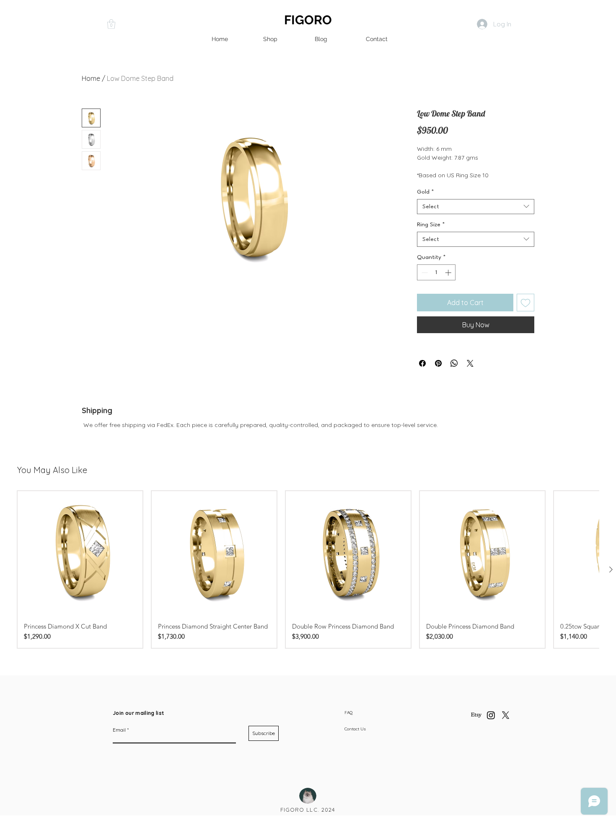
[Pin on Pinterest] (438, 363)
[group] (308, 569)
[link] (111, 24)
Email (119, 729)
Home (91, 78)
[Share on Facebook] (422, 363)
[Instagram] (491, 715)
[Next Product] (611, 569)
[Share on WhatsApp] (454, 363)
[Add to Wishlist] (525, 302)
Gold (425, 192)
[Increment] (449, 272)
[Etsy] (476, 715)
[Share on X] (470, 363)
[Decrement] (424, 272)
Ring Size (431, 225)
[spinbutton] (436, 272)
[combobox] (475, 206)
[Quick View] (80, 553)
